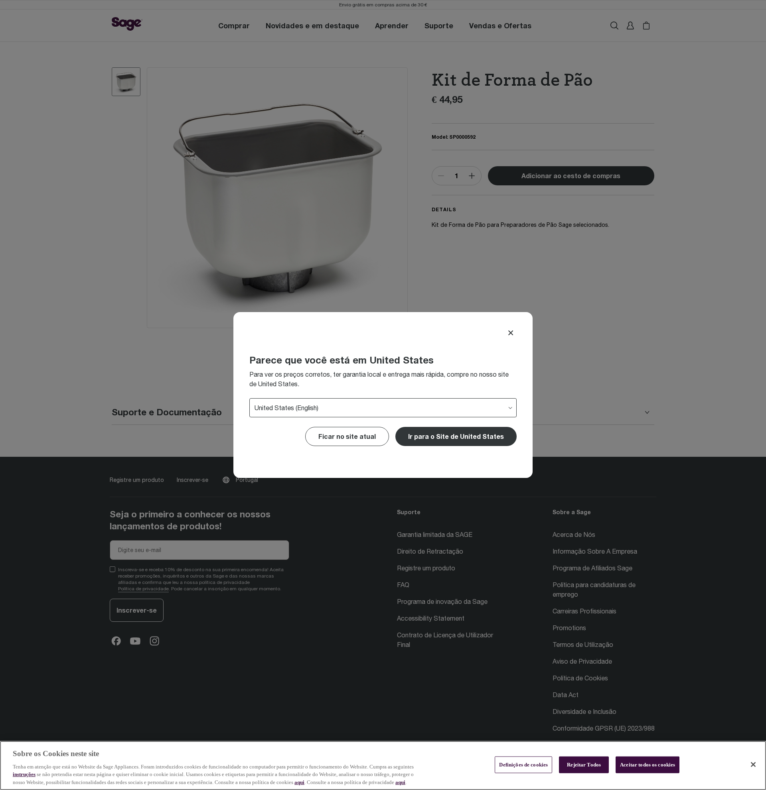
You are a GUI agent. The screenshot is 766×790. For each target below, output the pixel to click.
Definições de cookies (523, 765)
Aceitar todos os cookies (647, 765)
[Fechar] (753, 764)
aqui (299, 782)
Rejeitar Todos (584, 765)
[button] (456, 436)
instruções (24, 774)
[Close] (511, 333)
